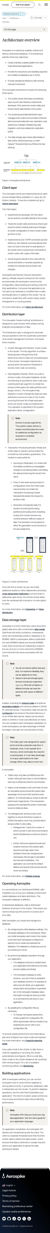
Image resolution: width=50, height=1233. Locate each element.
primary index (28, 703)
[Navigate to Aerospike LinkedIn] (29, 1219)
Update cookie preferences (16, 1211)
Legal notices (9, 1190)
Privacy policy (9, 1195)
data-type (19, 685)
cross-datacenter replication (15, 593)
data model (40, 629)
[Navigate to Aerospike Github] (9, 1219)
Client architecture (34, 307)
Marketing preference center (17, 1206)
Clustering (30, 609)
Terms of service (10, 1200)
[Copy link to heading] (19, 187)
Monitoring (28, 1065)
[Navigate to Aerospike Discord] (4, 1219)
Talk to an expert (23, 4)
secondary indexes (10, 706)
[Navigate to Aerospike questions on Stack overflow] (14, 1219)
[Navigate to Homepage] (5, 5)
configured (7, 713)
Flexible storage (33, 876)
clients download (10, 203)
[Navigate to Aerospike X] (24, 1219)
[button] (39, 5)
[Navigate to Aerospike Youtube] (19, 1219)
